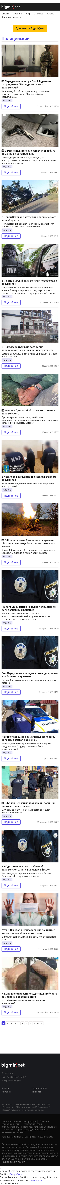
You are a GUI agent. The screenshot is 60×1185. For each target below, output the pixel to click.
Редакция (44, 1121)
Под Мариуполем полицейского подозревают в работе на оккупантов (30, 674)
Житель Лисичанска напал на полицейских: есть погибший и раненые (29, 608)
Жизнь (50, 13)
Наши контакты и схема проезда (19, 1121)
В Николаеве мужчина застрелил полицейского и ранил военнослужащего (28, 348)
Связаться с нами (11, 1123)
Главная (6, 13)
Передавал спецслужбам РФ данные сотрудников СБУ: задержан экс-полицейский (26, 84)
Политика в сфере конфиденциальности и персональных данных (25, 1131)
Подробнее (11, 106)
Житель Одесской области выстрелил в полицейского (28, 412)
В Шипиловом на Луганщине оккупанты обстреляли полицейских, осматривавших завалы (28, 543)
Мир (28, 13)
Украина (17, 13)
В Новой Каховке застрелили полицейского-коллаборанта (29, 218)
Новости (6, 1091)
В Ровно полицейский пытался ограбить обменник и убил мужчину (28, 152)
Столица (38, 13)
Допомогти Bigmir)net (30, 28)
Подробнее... (16, 1174)
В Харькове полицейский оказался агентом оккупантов (29, 478)
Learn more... (36, 1180)
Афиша (5, 1088)
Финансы (36, 1091)
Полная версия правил (13, 1161)
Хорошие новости (11, 16)
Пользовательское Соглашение (40, 1126)
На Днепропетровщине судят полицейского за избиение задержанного (29, 995)
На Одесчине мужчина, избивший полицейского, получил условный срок (26, 868)
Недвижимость (39, 1088)
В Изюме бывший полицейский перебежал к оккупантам (29, 282)
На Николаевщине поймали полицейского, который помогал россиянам (28, 738)
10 (38, 1023)
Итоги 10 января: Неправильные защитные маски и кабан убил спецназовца (28, 931)
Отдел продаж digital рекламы (37, 1136)
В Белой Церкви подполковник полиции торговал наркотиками (28, 804)
